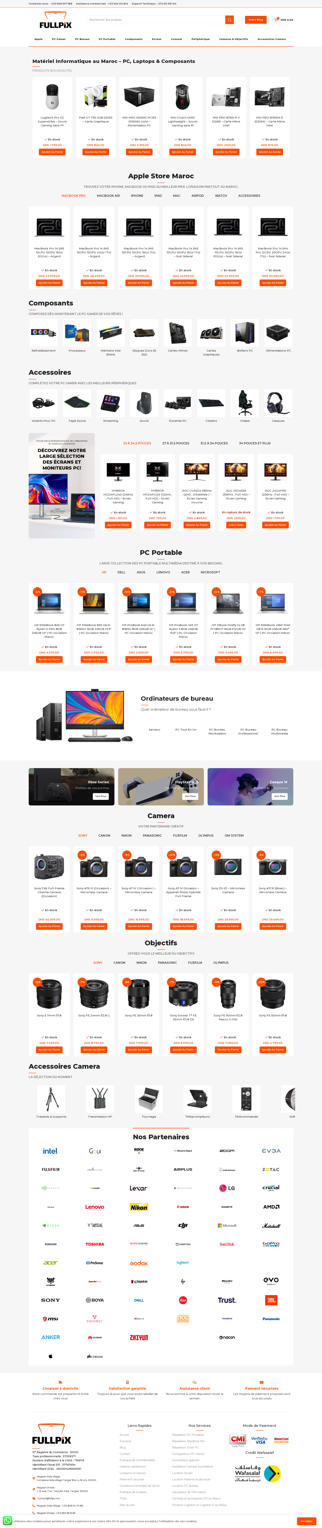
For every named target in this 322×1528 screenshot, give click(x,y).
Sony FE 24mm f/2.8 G (94, 1015)
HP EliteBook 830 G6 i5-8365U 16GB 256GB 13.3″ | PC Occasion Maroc (94, 629)
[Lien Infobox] (127, 1388)
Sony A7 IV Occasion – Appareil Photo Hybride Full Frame (183, 892)
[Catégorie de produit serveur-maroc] (154, 727)
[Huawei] (95, 1337)
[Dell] (139, 1300)
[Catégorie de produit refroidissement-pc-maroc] (44, 336)
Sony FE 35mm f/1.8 (138, 1015)
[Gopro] (271, 1244)
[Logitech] (183, 1263)
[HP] (183, 1281)
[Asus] (139, 1225)
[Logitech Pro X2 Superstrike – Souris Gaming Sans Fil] (52, 97)
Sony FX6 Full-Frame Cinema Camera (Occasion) (49, 892)
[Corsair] (95, 1356)
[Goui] (95, 1151)
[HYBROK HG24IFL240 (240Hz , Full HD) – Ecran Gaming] (118, 472)
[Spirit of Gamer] (139, 1169)
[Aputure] (51, 1207)
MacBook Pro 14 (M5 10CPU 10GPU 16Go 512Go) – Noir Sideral (228, 252)
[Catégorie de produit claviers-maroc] (211, 407)
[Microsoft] (227, 1225)
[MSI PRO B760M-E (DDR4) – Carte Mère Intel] (270, 97)
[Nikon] (139, 1207)
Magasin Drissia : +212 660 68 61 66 (56, 1513)
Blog (123, 1447)
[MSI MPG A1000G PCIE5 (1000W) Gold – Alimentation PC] (139, 97)
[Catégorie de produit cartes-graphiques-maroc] (211, 338)
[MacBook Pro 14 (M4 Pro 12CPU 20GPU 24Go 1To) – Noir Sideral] (273, 227)
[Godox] (139, 1263)
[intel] (51, 1151)
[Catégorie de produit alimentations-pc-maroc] (278, 336)
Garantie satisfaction (133, 1466)
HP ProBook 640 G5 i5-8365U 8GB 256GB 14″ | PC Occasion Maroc (138, 629)
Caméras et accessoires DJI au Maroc (196, 1498)
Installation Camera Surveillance (192, 1466)
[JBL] (271, 1300)
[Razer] (51, 1225)
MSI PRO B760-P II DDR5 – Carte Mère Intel (226, 121)
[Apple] (51, 1356)
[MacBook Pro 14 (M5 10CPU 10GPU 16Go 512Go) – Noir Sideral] (228, 227)
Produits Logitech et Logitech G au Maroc (199, 1505)
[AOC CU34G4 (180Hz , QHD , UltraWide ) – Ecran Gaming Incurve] (197, 472)
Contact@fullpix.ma (48, 1498)
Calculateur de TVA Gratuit (189, 1492)
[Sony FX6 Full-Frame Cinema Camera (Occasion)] (49, 867)
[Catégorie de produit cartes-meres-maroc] (178, 336)
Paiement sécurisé (132, 1479)
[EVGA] (271, 1151)
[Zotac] (271, 1169)
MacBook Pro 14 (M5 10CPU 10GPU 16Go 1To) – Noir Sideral (183, 252)
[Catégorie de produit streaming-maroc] (111, 407)
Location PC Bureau (185, 1485)
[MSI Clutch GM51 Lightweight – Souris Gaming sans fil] (183, 97)
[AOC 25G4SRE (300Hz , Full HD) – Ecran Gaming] (236, 472)
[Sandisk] (227, 1244)
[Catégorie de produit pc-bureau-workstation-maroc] (217, 729)
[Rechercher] (229, 19)
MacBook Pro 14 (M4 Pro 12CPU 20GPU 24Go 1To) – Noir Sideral (273, 252)
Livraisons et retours (133, 1473)
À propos (125, 1441)
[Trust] (227, 1300)
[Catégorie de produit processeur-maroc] (77, 336)
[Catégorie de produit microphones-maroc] (246, 1102)
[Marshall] (271, 1225)
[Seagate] (51, 1188)
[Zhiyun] (139, 1337)
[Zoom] (227, 1151)
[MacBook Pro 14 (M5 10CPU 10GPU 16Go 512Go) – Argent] (49, 227)
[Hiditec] (183, 1244)
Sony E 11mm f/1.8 (49, 1015)
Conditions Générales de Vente (140, 1485)
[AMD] (271, 1207)
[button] (52, 152)
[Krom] (271, 1263)
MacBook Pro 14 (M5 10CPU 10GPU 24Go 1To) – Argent (94, 252)
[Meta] (271, 1337)
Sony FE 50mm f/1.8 (273, 1015)
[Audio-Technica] (227, 1169)
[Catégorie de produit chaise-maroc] (245, 407)
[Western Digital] (183, 1151)
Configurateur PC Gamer (188, 1454)
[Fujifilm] (51, 1169)
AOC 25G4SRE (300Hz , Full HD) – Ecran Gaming (236, 494)
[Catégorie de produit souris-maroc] (144, 407)
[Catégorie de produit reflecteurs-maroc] (148, 1102)
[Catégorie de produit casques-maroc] (278, 407)
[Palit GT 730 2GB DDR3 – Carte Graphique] (96, 97)
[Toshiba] (95, 1244)
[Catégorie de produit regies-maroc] (100, 1102)
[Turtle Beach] (95, 1225)
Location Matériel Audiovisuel (191, 1479)
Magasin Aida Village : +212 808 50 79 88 (60, 1505)
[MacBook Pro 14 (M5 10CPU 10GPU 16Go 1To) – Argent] (138, 227)
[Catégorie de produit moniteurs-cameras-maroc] (197, 1102)
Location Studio (182, 1473)
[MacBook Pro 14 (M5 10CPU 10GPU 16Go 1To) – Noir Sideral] (183, 227)
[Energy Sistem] (95, 1169)
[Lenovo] (95, 1207)
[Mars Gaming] (139, 1244)
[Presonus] (95, 1263)
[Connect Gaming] (95, 1319)
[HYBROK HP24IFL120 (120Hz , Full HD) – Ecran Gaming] (158, 472)
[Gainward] (183, 1188)
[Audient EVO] (271, 1281)
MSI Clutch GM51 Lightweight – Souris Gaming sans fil (182, 121)
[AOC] (183, 1319)
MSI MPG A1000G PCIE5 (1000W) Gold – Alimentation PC (139, 121)
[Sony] (51, 1300)
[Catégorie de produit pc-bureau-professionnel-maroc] (248, 729)
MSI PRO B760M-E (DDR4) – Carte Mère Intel (270, 121)
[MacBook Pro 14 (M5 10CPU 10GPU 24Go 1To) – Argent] (94, 227)
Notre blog (256, 19)
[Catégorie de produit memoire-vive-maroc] (111, 338)
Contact (125, 1454)
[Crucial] (271, 1188)
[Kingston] (139, 1281)
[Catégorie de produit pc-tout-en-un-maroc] (186, 727)
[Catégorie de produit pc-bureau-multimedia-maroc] (279, 729)
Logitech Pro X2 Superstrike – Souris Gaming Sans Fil (52, 121)
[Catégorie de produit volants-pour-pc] (44, 407)
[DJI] (183, 1225)
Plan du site (127, 1505)
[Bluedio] (227, 1281)
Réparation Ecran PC (185, 1447)
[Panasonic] (271, 1319)
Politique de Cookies (133, 1492)
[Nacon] (227, 1337)
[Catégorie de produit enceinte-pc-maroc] (178, 407)
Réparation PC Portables (188, 1435)
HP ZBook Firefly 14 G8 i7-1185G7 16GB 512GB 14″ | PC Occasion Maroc (228, 629)
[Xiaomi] (227, 1263)
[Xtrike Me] (139, 1319)
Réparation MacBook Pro (188, 1441)
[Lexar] (139, 1188)
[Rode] (139, 1151)
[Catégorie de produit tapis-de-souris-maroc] (77, 407)
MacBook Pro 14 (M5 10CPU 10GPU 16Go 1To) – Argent (139, 252)
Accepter (307, 1521)
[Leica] (183, 1300)
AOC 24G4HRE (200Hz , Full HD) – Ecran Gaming (275, 494)
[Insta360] (95, 1188)
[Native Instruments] (183, 1337)
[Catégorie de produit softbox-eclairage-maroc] (51, 1102)
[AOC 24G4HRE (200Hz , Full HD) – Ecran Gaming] (276, 472)
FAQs (123, 1498)
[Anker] (51, 1337)
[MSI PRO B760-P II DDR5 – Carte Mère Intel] (226, 97)
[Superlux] (95, 1281)
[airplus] (183, 1169)
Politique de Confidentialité (137, 1460)
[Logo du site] (56, 19)
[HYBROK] (51, 1281)
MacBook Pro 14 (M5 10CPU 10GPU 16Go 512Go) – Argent (49, 252)
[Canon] (183, 1207)
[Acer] (51, 1263)
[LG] (227, 1188)
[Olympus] (227, 1319)
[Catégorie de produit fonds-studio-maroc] (295, 1102)
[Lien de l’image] (257, 1473)
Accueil (124, 1435)
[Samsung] (51, 1244)
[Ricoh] (139, 1356)
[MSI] (51, 1319)
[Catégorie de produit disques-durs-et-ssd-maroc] (144, 338)
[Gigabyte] (227, 1207)
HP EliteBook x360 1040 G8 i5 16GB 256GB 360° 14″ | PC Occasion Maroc (272, 629)
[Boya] (95, 1300)
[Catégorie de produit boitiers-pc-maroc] (245, 336)
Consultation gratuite (185, 1460)
